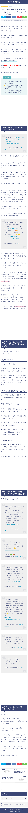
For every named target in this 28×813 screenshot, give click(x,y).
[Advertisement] (14, 112)
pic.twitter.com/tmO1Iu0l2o (12, 550)
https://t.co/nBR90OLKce (11, 236)
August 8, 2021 (18, 647)
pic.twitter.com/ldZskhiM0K (12, 238)
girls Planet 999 (5, 6)
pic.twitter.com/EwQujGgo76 (12, 581)
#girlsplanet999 (9, 617)
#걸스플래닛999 (19, 137)
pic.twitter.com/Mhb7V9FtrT (12, 524)
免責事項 (19, 809)
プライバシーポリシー (11, 809)
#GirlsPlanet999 (9, 139)
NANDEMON (14, 2)
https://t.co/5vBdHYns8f (11, 228)
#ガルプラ (16, 139)
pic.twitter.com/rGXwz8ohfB (12, 143)
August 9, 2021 (19, 556)
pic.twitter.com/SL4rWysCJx (12, 619)
